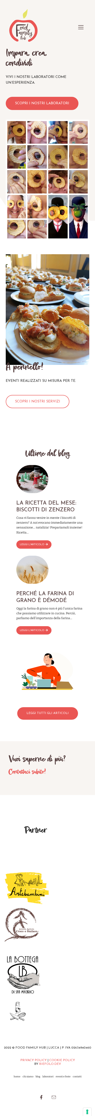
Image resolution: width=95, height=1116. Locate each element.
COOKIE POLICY (62, 1060)
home (17, 1076)
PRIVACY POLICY (33, 1060)
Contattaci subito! (27, 772)
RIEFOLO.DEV (50, 1064)
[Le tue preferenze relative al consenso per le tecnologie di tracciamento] (87, 1112)
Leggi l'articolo (32, 544)
